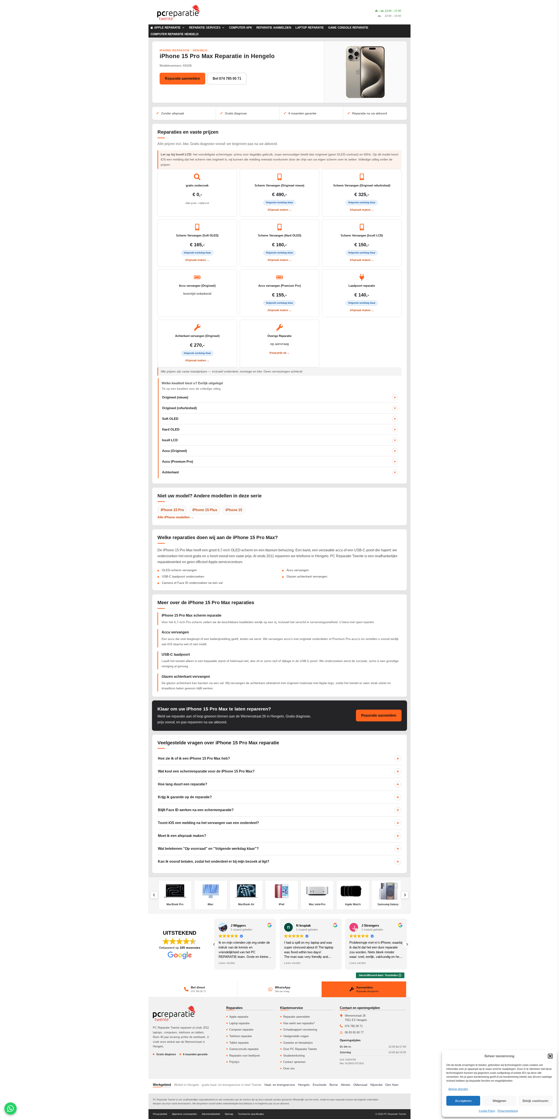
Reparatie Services (205, 27)
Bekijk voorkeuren (535, 1101)
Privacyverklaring (507, 1110)
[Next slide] (405, 895)
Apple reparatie (238, 1016)
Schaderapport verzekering (300, 1029)
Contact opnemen (294, 1062)
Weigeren (499, 1101)
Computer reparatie (241, 1029)
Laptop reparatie (239, 1023)
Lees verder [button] (227, 963)
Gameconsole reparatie (244, 1049)
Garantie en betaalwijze (298, 1042)
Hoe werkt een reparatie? (299, 1023)
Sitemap (229, 1114)
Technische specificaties (251, 1114)
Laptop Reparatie (309, 27)
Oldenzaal (360, 1084)
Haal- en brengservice (279, 1084)
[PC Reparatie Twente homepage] (174, 1013)
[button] (550, 1056)
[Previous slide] (154, 895)
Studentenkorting (294, 1055)
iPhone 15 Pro (172, 510)
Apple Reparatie (167, 27)
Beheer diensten (458, 1089)
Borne (334, 1084)
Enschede (319, 1084)
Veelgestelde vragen (296, 1036)
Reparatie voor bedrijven (244, 1055)
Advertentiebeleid (211, 1114)
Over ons (289, 1068)
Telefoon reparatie (240, 1036)
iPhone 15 (234, 510)
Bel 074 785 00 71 (227, 78)
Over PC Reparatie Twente (300, 1049)
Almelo (345, 1084)
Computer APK (240, 27)
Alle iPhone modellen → (175, 517)
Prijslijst (234, 1062)
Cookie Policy (487, 1110)
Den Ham (392, 1084)
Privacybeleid (160, 1114)
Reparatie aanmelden (273, 27)
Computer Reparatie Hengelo (174, 34)
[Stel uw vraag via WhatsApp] (10, 1108)
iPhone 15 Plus (204, 510)
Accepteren (463, 1101)
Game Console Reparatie (348, 27)
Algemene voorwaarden (184, 1114)
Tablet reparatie (239, 1042)
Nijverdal (376, 1084)
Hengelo (304, 1084)
